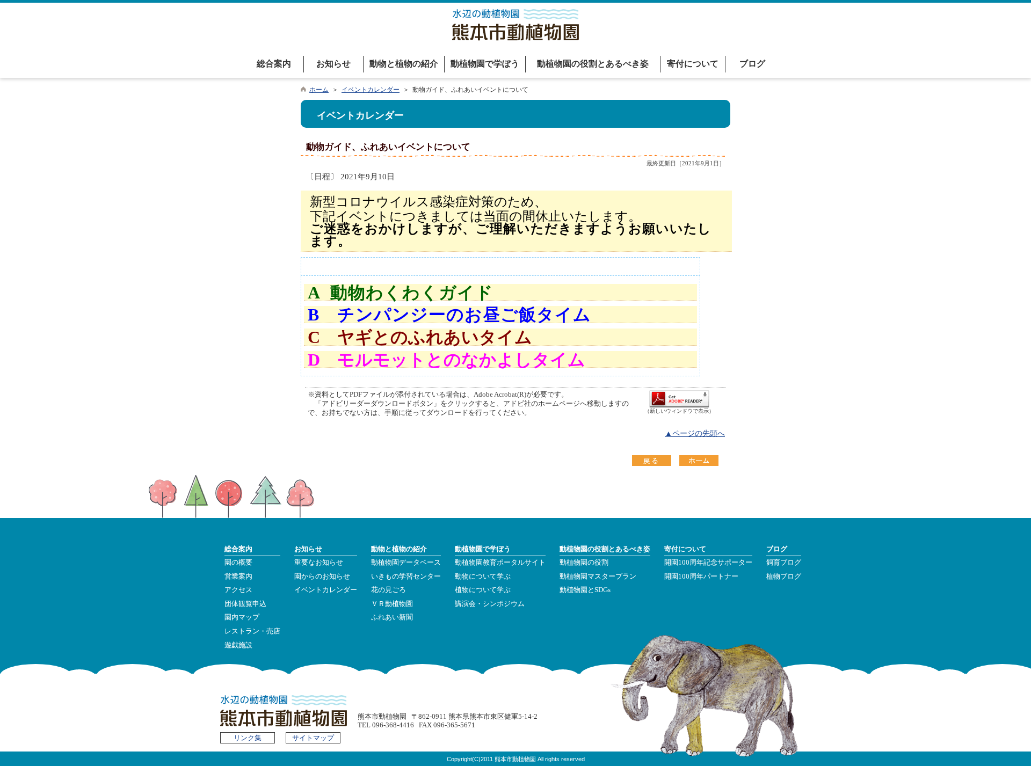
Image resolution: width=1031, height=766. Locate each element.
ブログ (752, 63)
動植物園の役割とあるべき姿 (593, 63)
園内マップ (241, 617)
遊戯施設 (238, 645)
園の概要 (238, 562)
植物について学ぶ (483, 590)
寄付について (692, 63)
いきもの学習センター (406, 576)
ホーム (319, 89)
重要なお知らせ (318, 562)
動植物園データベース (406, 562)
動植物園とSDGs (585, 590)
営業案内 (238, 576)
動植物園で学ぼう (485, 63)
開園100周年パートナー (701, 576)
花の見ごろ (388, 590)
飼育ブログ (783, 562)
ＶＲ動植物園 (392, 604)
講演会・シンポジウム (490, 604)
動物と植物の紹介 (403, 63)
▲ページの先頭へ (695, 433)
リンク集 (248, 738)
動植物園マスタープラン (598, 576)
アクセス (238, 590)
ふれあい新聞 (392, 617)
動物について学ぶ (483, 576)
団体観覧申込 (245, 604)
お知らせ (333, 63)
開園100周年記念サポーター (708, 562)
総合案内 (274, 63)
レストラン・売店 (252, 631)
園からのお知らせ (322, 576)
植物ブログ (783, 576)
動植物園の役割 (584, 562)
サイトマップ (313, 738)
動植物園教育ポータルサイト (500, 562)
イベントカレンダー (371, 89)
